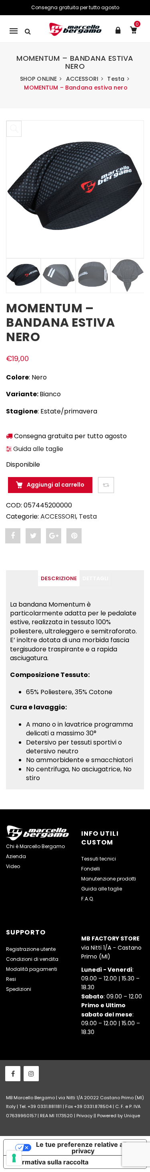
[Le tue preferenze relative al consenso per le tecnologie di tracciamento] (14, 1158)
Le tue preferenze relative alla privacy (83, 1147)
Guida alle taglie (37, 448)
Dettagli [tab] (95, 578)
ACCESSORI (82, 79)
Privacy (84, 1115)
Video (13, 866)
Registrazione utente (31, 949)
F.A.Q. (87, 898)
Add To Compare (106, 485)
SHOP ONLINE (38, 79)
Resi (11, 979)
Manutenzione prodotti (108, 878)
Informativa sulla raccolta (49, 1162)
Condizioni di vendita (32, 959)
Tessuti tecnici (98, 858)
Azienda (16, 856)
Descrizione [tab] (59, 578)
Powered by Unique (118, 1115)
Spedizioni (18, 989)
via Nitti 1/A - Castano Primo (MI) (111, 947)
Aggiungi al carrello (55, 485)
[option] (75, 189)
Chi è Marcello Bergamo (35, 846)
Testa (115, 79)
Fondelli (90, 868)
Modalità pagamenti (31, 969)
